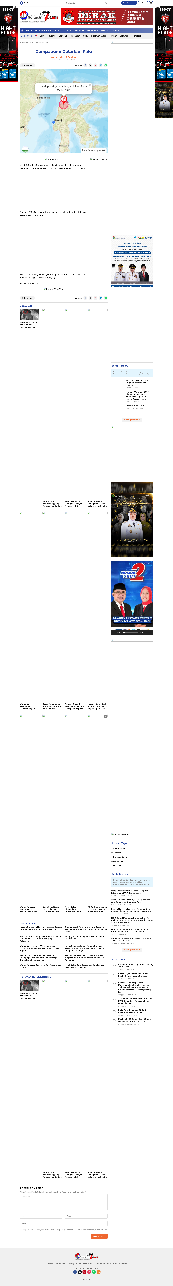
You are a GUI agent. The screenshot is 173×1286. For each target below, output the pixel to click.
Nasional (105, 30)
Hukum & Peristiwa (67, 57)
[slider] (130, 632)
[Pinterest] (84, 1272)
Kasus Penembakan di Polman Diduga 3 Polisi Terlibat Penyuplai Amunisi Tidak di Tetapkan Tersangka (51, 706)
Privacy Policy (74, 1264)
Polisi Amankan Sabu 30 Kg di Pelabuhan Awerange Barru (132, 1011)
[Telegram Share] (100, 65)
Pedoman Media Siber (106, 1264)
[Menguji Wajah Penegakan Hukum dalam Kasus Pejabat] (97, 404)
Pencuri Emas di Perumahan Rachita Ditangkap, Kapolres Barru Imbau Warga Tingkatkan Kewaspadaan (74, 706)
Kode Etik (60, 1264)
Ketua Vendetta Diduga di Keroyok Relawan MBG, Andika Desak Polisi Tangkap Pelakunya (74, 503)
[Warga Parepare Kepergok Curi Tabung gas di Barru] (29, 809)
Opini (85, 36)
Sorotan (113, 36)
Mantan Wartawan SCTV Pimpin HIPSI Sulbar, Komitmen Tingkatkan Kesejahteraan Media (137, 395)
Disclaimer (88, 1264)
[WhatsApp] (94, 1272)
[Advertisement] (53, 190)
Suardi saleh (119, 848)
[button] (132, 598)
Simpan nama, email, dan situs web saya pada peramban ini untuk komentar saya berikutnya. (64, 1230)
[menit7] (39, 16)
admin (54, 57)
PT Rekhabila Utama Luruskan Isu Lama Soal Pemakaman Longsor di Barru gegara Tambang (97, 909)
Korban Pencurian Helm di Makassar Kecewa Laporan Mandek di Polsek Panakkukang (28, 324)
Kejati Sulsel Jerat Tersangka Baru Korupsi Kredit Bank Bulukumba (51, 909)
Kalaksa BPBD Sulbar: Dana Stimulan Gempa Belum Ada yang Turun (135, 1020)
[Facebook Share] (85, 65)
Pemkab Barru (120, 857)
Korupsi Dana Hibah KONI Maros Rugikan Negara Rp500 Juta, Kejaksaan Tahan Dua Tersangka (97, 706)
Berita (29, 30)
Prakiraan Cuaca (98, 36)
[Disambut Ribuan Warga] (117, 409)
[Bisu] (146, 632)
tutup (15, 7)
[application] (132, 598)
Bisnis (42, 36)
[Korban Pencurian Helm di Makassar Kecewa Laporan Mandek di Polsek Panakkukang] (29, 314)
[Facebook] (75, 1272)
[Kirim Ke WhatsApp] (106, 65)
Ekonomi (63, 36)
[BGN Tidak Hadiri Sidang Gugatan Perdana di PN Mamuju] (117, 384)
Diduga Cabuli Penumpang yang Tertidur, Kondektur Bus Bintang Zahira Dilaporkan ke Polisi (51, 503)
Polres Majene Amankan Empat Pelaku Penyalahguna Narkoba (133, 975)
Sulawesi (124, 36)
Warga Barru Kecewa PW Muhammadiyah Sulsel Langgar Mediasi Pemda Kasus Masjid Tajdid (29, 706)
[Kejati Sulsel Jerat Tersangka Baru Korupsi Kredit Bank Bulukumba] (52, 809)
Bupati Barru (119, 861)
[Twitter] (80, 1272)
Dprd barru (118, 865)
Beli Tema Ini (129, 3)
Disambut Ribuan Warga (137, 406)
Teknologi (136, 36)
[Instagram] (89, 1272)
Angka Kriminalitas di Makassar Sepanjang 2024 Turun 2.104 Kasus (131, 939)
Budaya (52, 36)
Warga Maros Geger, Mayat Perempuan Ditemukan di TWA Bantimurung (129, 892)
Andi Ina (117, 853)
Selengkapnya (131, 420)
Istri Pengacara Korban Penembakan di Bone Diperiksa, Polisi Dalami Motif (129, 930)
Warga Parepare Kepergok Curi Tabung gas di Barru (29, 909)
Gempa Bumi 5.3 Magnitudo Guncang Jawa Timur (135, 965)
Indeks (143, 3)
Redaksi (123, 1264)
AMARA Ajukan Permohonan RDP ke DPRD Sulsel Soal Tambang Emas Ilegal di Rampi (135, 1001)
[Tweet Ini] (90, 65)
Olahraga (79, 30)
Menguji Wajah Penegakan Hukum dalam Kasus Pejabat (97, 503)
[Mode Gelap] (151, 3)
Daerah (115, 30)
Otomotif (68, 30)
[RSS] (99, 1272)
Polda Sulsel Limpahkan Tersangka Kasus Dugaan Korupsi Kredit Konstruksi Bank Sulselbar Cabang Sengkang (74, 909)
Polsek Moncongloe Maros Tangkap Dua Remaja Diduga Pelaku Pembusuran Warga (131, 910)
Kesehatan (75, 36)
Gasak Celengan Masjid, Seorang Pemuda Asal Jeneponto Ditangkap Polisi (130, 901)
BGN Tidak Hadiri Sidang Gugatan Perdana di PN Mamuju (137, 382)
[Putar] (114, 632)
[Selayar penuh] (150, 632)
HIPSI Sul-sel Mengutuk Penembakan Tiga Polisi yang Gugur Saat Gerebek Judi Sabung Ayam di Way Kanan (132, 920)
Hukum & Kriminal (43, 30)
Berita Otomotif (28, 36)
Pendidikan (92, 30)
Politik (58, 30)
